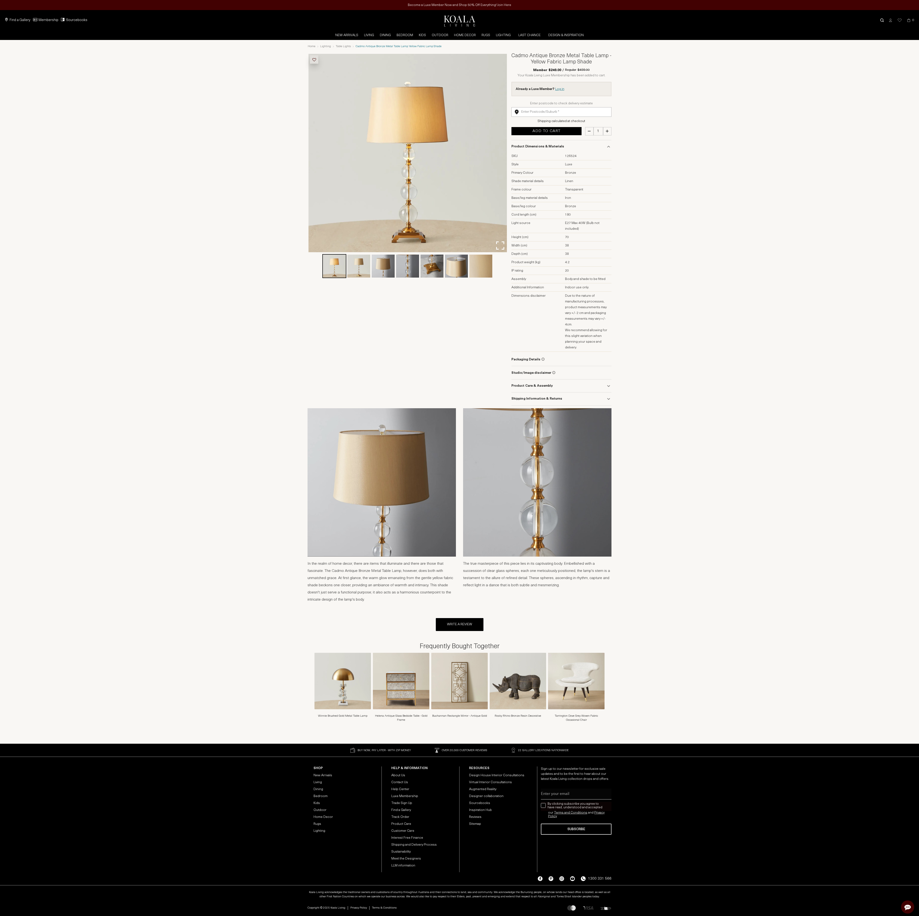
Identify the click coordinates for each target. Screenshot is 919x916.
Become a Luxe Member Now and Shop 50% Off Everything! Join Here (459, 5)
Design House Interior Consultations (496, 775)
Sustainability (401, 852)
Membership (48, 20)
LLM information (403, 865)
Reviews (475, 817)
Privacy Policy (358, 907)
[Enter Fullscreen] (500, 245)
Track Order (400, 817)
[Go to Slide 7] (481, 266)
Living (369, 35)
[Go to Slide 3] (383, 266)
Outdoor (440, 35)
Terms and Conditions (570, 813)
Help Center (400, 789)
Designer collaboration (486, 796)
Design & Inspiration (566, 35)
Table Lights (343, 46)
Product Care (401, 824)
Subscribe (576, 829)
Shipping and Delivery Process (414, 845)
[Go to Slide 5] (432, 266)
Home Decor (465, 35)
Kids (422, 35)
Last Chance (529, 35)
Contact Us (399, 782)
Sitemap (475, 824)
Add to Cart (546, 131)
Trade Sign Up (401, 803)
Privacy (599, 813)
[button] (882, 20)
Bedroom (405, 35)
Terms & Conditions (384, 907)
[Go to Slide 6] (456, 266)
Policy (552, 816)
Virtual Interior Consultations (490, 782)
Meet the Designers (406, 858)
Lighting (503, 35)
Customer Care (402, 831)
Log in (559, 89)
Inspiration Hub (480, 810)
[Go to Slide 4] (408, 266)
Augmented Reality (482, 789)
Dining (385, 35)
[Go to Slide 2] (359, 266)
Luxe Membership (404, 796)
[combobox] (561, 112)
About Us (398, 775)
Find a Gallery (20, 20)
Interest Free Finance (407, 838)
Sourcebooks (76, 20)
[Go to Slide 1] (334, 266)
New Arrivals (346, 35)
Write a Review (459, 624)
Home (311, 46)
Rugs (486, 35)
